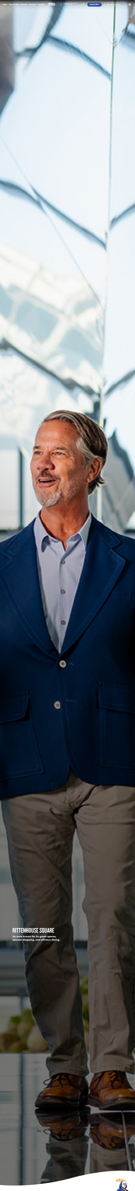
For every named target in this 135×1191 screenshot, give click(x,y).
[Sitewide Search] (83, 4)
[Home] (63, 5)
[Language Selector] (129, 5)
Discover (32, 4)
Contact (41, 4)
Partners (24, 4)
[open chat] (122, 1184)
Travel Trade (13, 5)
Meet (5, 4)
